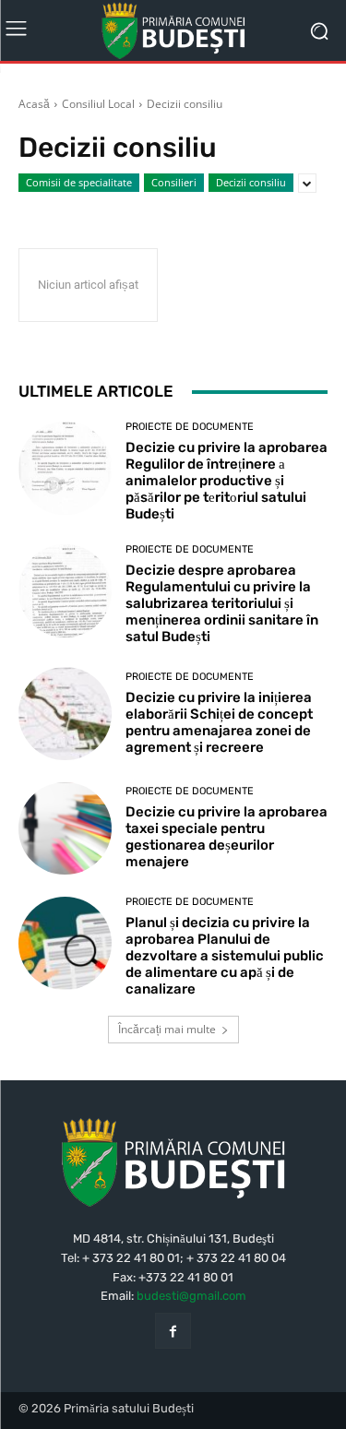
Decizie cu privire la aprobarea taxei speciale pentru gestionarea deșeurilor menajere (226, 837)
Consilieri (174, 182)
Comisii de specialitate (79, 182)
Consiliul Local (98, 104)
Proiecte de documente (189, 427)
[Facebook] (173, 1331)
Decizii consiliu (251, 182)
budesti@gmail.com (191, 1296)
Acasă (34, 104)
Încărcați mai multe (167, 1029)
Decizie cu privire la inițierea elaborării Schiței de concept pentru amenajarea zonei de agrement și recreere (219, 722)
